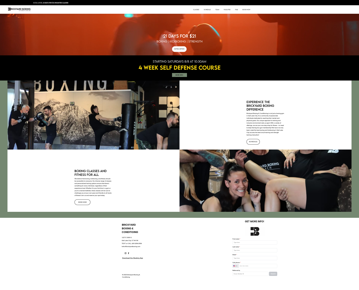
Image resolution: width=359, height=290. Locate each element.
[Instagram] (125, 253)
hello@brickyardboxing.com (131, 246)
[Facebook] (128, 253)
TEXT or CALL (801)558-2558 (132, 243)
